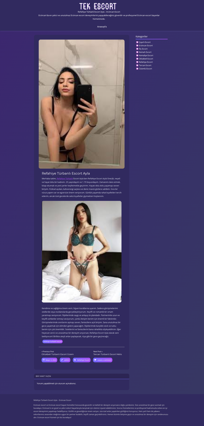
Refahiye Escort (83, 360)
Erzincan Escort (146, 45)
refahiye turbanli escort (52, 341)
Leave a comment (104, 360)
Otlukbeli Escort (146, 58)
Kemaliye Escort (146, 55)
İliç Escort (143, 49)
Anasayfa (102, 26)
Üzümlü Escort (145, 68)
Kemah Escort (145, 52)
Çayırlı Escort (145, 42)
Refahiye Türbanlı (65, 178)
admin (66, 360)
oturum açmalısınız (67, 383)
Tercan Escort (145, 65)
